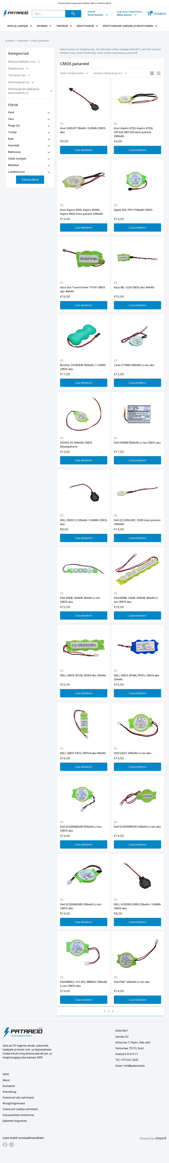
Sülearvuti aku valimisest (18, 1097)
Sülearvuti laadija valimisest (20, 1109)
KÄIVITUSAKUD (85, 25)
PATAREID (42, 25)
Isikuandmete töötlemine (18, 1115)
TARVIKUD (62, 25)
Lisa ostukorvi (83, 150)
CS (61, 123)
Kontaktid (9, 1086)
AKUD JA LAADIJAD (17, 25)
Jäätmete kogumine (15, 1121)
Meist (6, 1080)
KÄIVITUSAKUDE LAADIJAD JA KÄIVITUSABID (128, 25)
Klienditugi (9, 1092)
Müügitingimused (14, 1103)
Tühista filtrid (30, 179)
